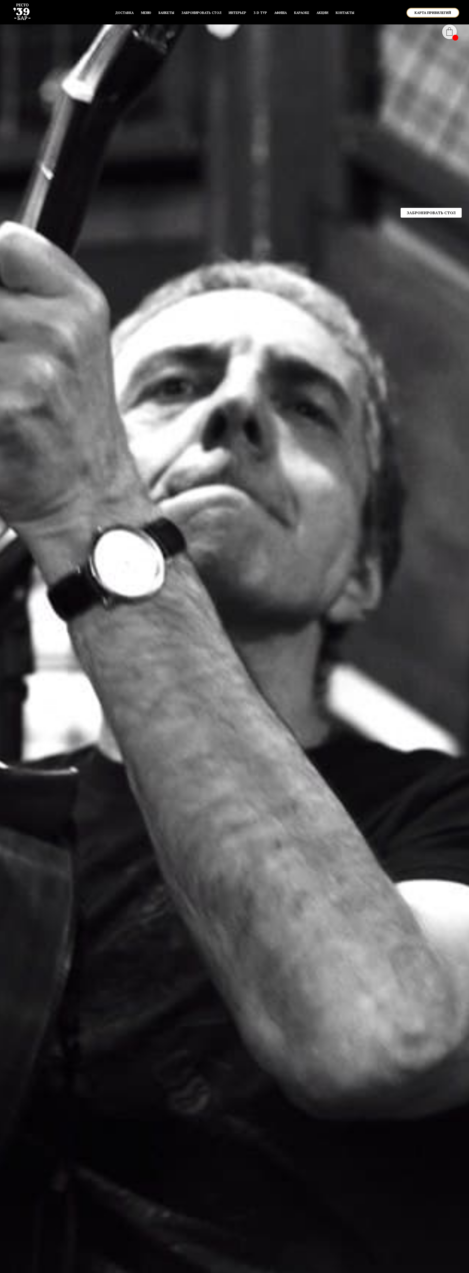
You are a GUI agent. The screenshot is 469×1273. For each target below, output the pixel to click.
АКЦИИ (322, 13)
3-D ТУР (260, 13)
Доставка (124, 13)
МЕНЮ (146, 13)
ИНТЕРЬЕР (237, 13)
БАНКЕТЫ (166, 13)
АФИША (280, 13)
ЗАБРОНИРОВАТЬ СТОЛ (201, 13)
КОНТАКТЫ (345, 13)
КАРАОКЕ (301, 13)
